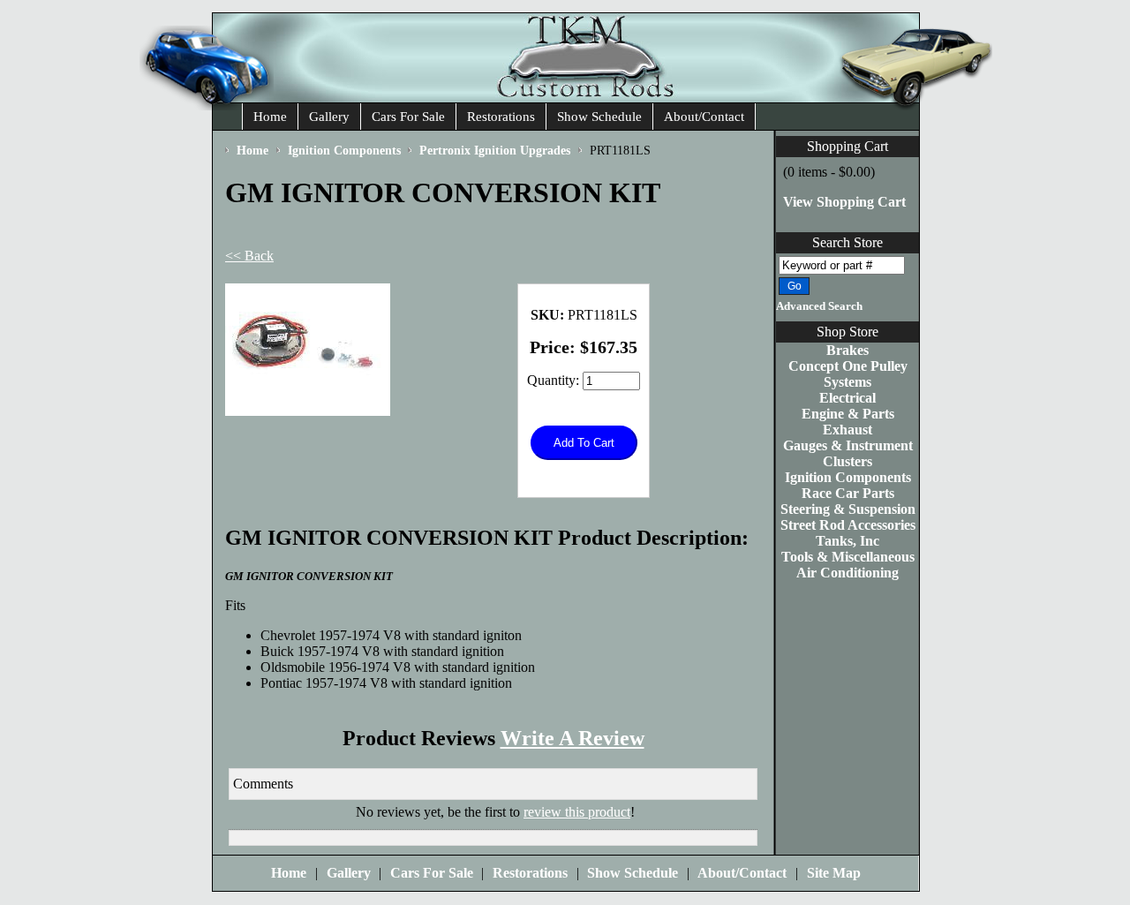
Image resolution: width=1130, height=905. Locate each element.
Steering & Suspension (847, 509)
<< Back (249, 255)
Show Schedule (599, 116)
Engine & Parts (848, 413)
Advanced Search (819, 306)
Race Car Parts (848, 493)
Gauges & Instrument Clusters (848, 453)
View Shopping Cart (844, 201)
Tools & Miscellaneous (848, 556)
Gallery (329, 116)
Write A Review (572, 738)
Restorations (501, 116)
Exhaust (847, 429)
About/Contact (704, 116)
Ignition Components (848, 477)
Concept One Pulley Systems (848, 373)
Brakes (847, 350)
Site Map (834, 872)
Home (270, 116)
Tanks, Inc (847, 540)
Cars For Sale (408, 116)
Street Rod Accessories (847, 524)
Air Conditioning (847, 572)
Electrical (847, 397)
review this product (577, 811)
